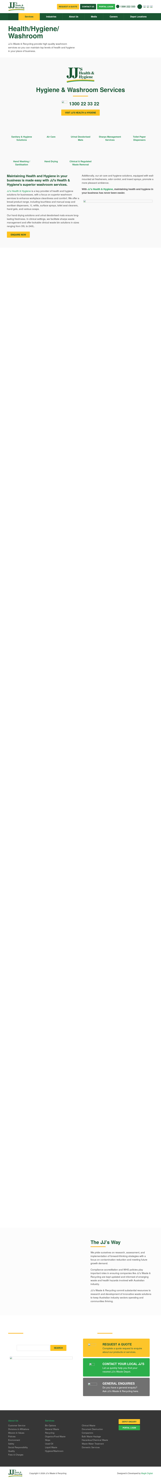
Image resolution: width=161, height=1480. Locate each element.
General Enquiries (119, 1383)
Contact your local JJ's (123, 1364)
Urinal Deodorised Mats (80, 138)
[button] (18, 235)
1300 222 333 (127, 6)
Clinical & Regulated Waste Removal (80, 163)
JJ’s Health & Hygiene (19, 191)
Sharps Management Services (110, 138)
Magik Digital (147, 1473)
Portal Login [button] (106, 6)
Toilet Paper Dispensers (139, 138)
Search (58, 1347)
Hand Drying (51, 161)
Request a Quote (117, 1344)
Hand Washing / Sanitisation (21, 163)
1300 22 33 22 (84, 103)
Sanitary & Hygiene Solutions (21, 138)
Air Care (51, 136)
